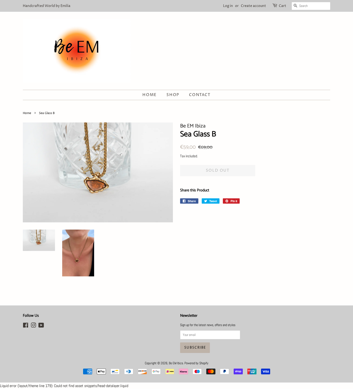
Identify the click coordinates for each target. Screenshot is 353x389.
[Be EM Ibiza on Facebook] (25, 326)
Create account (253, 6)
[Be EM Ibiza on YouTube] (41, 326)
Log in (228, 6)
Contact (199, 94)
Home (149, 94)
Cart (282, 6)
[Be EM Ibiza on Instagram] (33, 326)
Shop (172, 94)
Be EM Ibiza (176, 363)
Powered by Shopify (196, 363)
